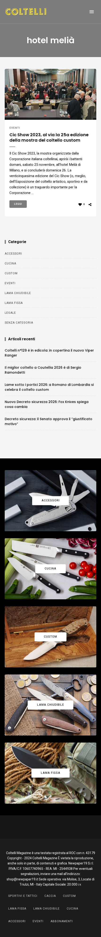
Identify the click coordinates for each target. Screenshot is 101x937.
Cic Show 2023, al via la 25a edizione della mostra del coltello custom (49, 137)
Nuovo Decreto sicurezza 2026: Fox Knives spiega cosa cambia (47, 404)
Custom (11, 273)
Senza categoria (19, 323)
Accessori (13, 254)
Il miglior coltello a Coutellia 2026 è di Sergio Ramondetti (43, 370)
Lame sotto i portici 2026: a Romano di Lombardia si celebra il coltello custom (49, 387)
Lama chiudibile (18, 293)
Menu (91, 11)
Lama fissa (14, 303)
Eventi (14, 128)
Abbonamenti (61, 921)
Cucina (10, 263)
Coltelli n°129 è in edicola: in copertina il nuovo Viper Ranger (49, 353)
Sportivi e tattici (22, 896)
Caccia (50, 896)
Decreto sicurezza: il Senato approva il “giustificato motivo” (48, 421)
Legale (10, 313)
